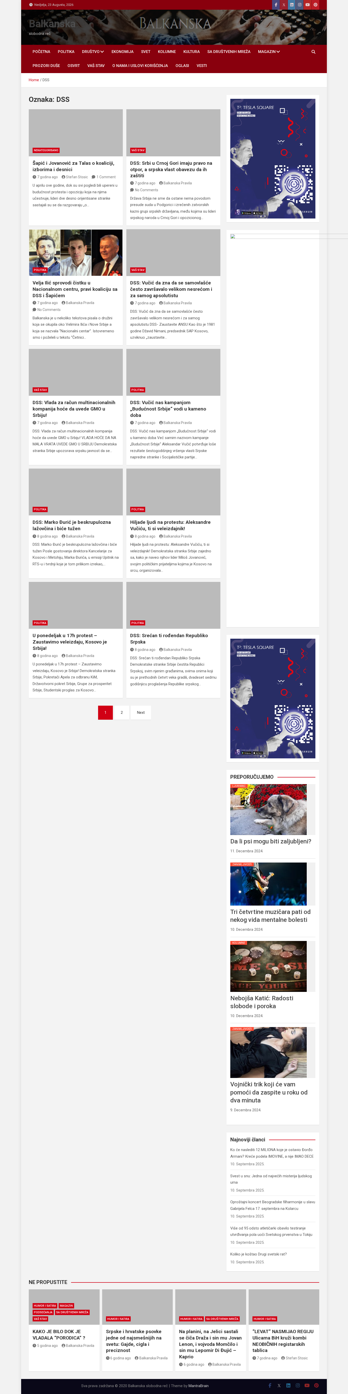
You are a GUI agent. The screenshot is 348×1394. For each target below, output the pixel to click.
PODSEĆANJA (43, 1312)
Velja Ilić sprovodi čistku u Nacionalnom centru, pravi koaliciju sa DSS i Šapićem (75, 289)
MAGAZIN (267, 51)
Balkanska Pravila (178, 183)
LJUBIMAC (239, 786)
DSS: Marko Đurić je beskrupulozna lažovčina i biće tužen (72, 525)
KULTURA (191, 51)
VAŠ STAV (96, 65)
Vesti (202, 65)
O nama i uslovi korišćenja (140, 65)
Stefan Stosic (77, 177)
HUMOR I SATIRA (45, 1305)
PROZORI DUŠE (46, 65)
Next (141, 712)
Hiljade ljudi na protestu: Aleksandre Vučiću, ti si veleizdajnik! (170, 525)
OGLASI (182, 65)
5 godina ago (47, 1346)
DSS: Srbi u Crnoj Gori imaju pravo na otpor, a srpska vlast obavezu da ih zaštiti (171, 169)
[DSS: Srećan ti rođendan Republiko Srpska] (173, 605)
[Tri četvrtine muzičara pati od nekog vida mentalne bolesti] (268, 862)
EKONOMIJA (122, 51)
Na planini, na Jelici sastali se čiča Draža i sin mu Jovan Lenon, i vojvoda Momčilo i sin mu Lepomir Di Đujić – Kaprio (210, 1344)
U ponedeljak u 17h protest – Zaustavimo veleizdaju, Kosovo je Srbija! (70, 642)
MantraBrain (199, 1386)
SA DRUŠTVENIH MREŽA (228, 51)
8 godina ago (47, 536)
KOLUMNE (167, 51)
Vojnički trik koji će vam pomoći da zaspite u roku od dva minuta (269, 1092)
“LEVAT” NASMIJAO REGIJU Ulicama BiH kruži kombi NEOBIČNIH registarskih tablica (283, 1341)
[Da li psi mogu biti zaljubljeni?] (268, 784)
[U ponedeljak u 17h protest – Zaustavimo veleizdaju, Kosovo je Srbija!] (76, 605)
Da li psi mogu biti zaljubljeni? (270, 841)
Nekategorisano (46, 150)
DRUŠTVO (91, 51)
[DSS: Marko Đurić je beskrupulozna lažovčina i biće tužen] (76, 492)
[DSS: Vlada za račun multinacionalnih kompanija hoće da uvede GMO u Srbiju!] (76, 372)
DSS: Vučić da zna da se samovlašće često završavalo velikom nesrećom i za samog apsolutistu (171, 289)
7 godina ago (47, 177)
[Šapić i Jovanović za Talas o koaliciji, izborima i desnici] (76, 132)
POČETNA (41, 51)
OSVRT (74, 65)
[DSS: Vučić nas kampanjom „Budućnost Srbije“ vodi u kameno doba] (173, 372)
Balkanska (52, 24)
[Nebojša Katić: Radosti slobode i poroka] (268, 941)
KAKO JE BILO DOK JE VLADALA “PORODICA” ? (59, 1335)
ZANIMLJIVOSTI (242, 864)
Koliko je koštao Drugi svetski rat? (258, 1254)
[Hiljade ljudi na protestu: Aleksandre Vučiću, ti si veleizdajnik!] (173, 492)
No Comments (146, 190)
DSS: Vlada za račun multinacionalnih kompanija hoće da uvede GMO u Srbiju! (74, 409)
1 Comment (106, 177)
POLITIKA (66, 51)
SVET (145, 51)
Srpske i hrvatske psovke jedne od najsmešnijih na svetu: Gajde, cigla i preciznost (134, 1341)
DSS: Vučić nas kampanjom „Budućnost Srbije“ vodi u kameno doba (168, 409)
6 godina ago (120, 1358)
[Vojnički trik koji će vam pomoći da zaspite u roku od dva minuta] (268, 1027)
